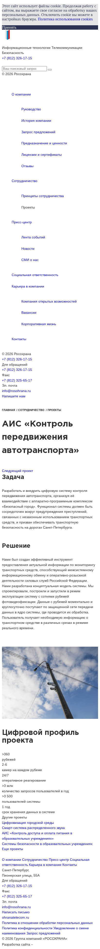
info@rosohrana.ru (16, 391)
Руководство (31, 109)
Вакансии (28, 312)
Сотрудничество (24, 181)
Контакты (19, 339)
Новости (27, 249)
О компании (21, 94)
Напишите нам (13, 396)
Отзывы (27, 166)
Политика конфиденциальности (27, 928)
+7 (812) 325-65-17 (17, 380)
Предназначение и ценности (44, 143)
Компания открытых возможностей (49, 301)
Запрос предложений (38, 132)
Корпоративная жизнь (38, 324)
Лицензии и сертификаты (41, 155)
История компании (36, 120)
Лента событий (33, 237)
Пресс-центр (22, 222)
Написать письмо (16, 912)
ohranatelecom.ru (15, 917)
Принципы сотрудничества (42, 196)
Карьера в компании (28, 286)
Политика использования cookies (65, 19)
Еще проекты (12, 849)
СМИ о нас (30, 260)
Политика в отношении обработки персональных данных (47, 923)
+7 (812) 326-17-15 (17, 58)
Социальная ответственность (35, 275)
